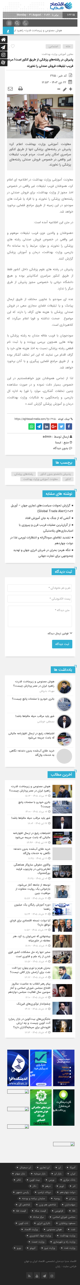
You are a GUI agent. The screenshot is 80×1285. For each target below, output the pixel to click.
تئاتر (19, 1180)
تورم (62, 1186)
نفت (73, 1229)
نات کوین (23, 1223)
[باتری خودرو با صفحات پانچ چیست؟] (40, 704)
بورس (51, 1180)
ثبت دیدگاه (62, 644)
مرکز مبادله (38, 1217)
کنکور (68, 479)
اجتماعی (53, 46)
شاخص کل (24, 1205)
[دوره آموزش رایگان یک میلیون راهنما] (40, 909)
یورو (19, 1248)
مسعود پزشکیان (67, 1223)
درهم (48, 1186)
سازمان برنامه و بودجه (33, 1198)
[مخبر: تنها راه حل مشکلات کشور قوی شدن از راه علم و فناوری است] (40, 957)
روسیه (57, 1198)
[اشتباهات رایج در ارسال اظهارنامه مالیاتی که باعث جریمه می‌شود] (40, 738)
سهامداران (70, 1205)
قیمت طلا (21, 1211)
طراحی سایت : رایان (65, 1266)
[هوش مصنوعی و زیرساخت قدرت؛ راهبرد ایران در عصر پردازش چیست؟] (40, 687)
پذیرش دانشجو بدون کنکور (56, 474)
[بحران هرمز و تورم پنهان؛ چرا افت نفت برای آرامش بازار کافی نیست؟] (40, 972)
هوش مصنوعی (54, 1229)
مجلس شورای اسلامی (64, 1217)
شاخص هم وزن (47, 1205)
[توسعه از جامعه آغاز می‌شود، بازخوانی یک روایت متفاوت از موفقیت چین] (40, 892)
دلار (34, 1186)
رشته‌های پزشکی (23, 474)
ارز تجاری (44, 1167)
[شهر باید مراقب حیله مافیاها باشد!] (40, 721)
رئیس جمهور (22, 1192)
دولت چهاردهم (67, 1192)
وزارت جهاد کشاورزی (40, 1236)
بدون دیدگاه (60, 448)
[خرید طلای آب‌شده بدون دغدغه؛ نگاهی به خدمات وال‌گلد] (40, 756)
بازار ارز (57, 1174)
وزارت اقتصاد (31, 1229)
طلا (73, 1211)
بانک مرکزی (69, 1180)
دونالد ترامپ (44, 1192)
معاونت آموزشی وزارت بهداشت (40, 479)
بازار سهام (20, 1174)
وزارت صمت (38, 1242)
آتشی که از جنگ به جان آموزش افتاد (47, 518)
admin (47, 436)
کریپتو (32, 1248)
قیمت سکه (40, 1211)
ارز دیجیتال (25, 1167)
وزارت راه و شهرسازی (64, 1242)
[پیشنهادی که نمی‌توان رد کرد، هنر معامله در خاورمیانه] (40, 941)
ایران (72, 1174)
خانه (68, 46)
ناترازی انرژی (43, 1223)
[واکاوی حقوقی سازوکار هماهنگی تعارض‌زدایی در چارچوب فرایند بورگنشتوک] (40, 872)
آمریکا (72, 1167)
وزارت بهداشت (67, 1236)
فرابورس (59, 1211)
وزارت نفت (69, 1248)
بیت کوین (35, 1180)
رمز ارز (72, 1198)
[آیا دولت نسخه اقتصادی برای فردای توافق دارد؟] (40, 925)
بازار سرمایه (39, 1174)
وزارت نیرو (49, 1248)
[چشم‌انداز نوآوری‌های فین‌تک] (40, 1008)
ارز (59, 1167)
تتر (74, 1186)
